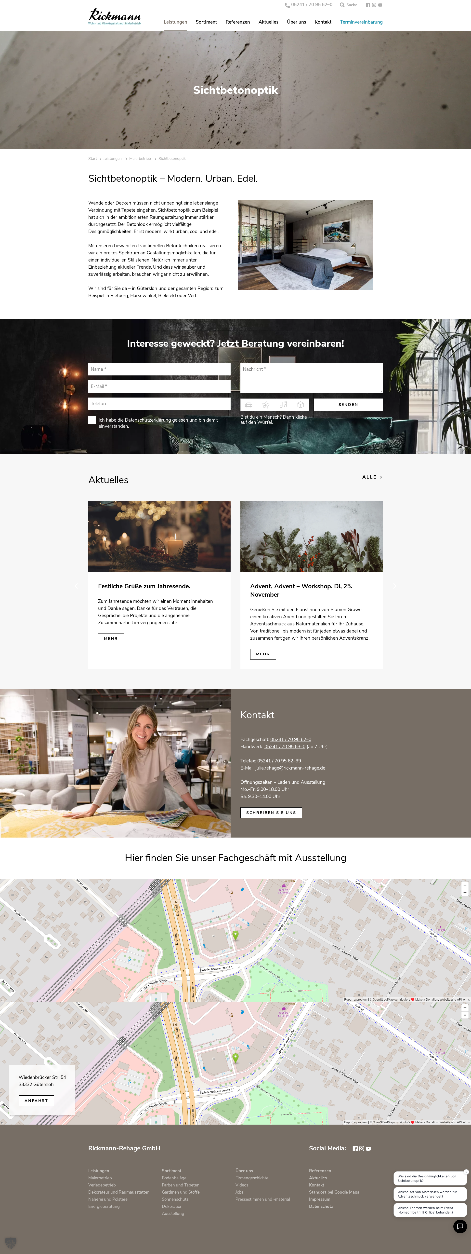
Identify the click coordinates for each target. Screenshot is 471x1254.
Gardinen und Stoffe (181, 1192)
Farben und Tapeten (180, 1185)
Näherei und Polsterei (108, 1199)
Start (92, 158)
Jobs (240, 1192)
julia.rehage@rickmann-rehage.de (290, 768)
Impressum (319, 1199)
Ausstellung (173, 1213)
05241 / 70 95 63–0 (284, 747)
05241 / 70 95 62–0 (311, 4)
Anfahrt (36, 1100)
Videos (242, 1185)
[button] (11, 1243)
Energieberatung (104, 1206)
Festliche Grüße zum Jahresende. (144, 586)
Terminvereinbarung (361, 22)
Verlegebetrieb (102, 1185)
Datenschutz (321, 1206)
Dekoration (172, 1206)
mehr (111, 638)
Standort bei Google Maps (334, 1192)
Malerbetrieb (140, 158)
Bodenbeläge (174, 1178)
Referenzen (238, 22)
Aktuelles (268, 22)
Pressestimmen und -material (263, 1199)
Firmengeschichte (252, 1178)
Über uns (296, 22)
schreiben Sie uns (271, 812)
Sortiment (206, 22)
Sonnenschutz (175, 1199)
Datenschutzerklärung (148, 420)
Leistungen (175, 22)
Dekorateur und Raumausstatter (118, 1192)
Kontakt (323, 22)
